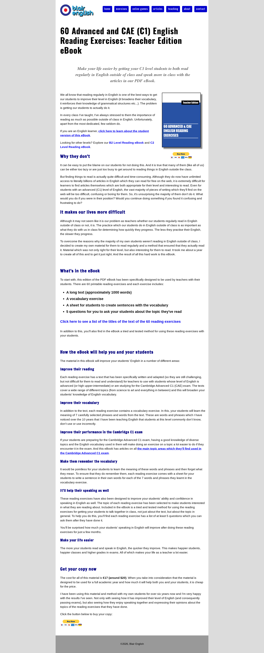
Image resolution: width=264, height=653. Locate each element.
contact (200, 9)
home (107, 9)
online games (140, 9)
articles (157, 9)
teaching (173, 9)
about (187, 9)
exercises (121, 9)
